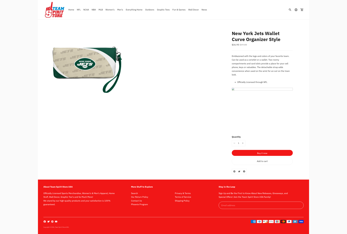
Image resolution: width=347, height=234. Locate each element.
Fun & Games (179, 9)
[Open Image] (85, 67)
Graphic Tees (163, 9)
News (204, 9)
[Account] (296, 10)
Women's (110, 9)
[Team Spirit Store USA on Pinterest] (52, 221)
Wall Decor (193, 9)
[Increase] (242, 143)
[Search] (290, 10)
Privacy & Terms (183, 193)
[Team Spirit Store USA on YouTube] (56, 221)
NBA (94, 9)
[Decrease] (234, 143)
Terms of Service (183, 197)
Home (71, 9)
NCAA (86, 9)
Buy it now (262, 153)
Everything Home (134, 9)
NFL (79, 9)
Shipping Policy (182, 200)
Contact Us (136, 200)
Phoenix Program (139, 204)
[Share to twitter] (239, 171)
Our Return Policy (139, 197)
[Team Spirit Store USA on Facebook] (44, 221)
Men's (120, 9)
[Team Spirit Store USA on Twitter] (48, 221)
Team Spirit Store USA (62, 227)
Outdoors (149, 9)
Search (134, 193)
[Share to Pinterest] (234, 171)
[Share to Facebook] (244, 171)
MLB (101, 9)
